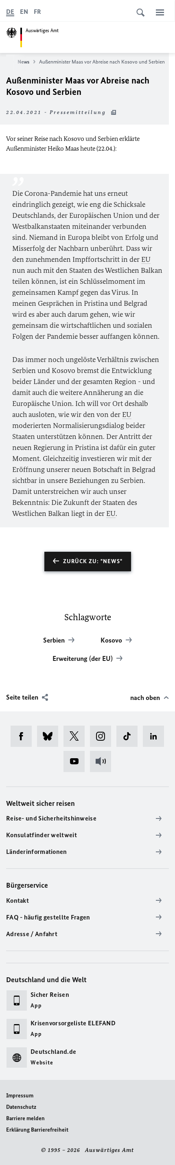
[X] (76, 736)
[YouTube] (76, 761)
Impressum (19, 1095)
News (23, 62)
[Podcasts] (103, 761)
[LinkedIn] (156, 736)
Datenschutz (21, 1107)
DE (10, 11)
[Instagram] (103, 736)
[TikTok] (129, 736)
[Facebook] (24, 736)
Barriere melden (25, 1118)
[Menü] (160, 12)
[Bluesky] (50, 736)
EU (146, 259)
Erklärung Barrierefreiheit (37, 1129)
